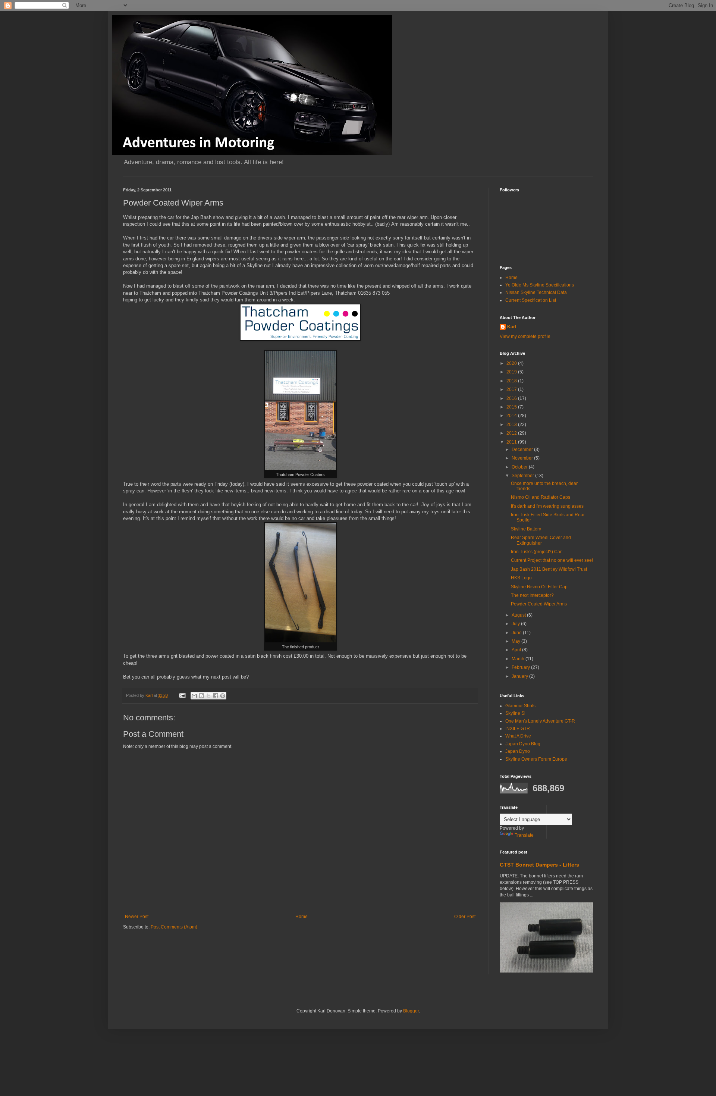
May (516, 641)
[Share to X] (208, 695)
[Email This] (194, 695)
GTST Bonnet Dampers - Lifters (539, 865)
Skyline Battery (526, 529)
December (523, 449)
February (521, 667)
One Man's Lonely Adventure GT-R (540, 721)
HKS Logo (521, 577)
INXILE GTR (517, 728)
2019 (512, 372)
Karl (511, 326)
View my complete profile (525, 336)
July (516, 623)
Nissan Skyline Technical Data (536, 292)
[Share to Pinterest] (222, 695)
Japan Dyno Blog (522, 743)
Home (301, 916)
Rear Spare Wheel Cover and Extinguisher (541, 540)
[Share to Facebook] (215, 695)
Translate (524, 835)
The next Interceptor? (532, 595)
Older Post (464, 916)
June (517, 632)
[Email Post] (182, 695)
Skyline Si (515, 713)
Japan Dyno (517, 751)
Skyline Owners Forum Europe (536, 759)
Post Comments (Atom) (174, 927)
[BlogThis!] (201, 695)
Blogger (411, 1011)
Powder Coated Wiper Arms (539, 604)
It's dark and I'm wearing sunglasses (547, 506)
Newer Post (136, 916)
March (518, 658)
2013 (512, 424)
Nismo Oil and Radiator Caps (540, 497)
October (520, 467)
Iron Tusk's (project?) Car (536, 551)
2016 (512, 398)
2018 (512, 380)
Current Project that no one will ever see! (552, 560)
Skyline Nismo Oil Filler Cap (539, 586)
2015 (512, 407)
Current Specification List (530, 300)
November (523, 458)
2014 (512, 415)
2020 (512, 363)
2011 (512, 442)
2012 (512, 433)
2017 (512, 389)
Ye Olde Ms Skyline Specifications (539, 285)
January (520, 676)
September (523, 475)
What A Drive (518, 736)
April (517, 649)
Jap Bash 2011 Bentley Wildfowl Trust (549, 569)
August (519, 615)
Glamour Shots (520, 705)
